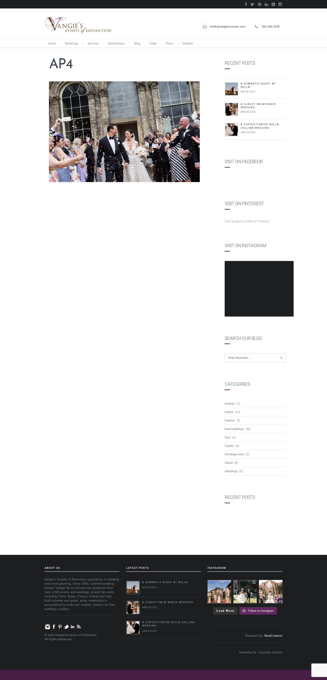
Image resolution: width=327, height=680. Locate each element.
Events (229, 412)
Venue (229, 462)
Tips (227, 437)
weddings (231, 471)
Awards (230, 403)
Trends (229, 445)
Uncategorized (234, 454)
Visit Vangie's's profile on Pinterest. (247, 221)
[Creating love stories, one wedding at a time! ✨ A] (271, 592)
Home (52, 43)
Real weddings (234, 429)
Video (153, 43)
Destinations (116, 43)
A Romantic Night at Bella (165, 582)
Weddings (72, 43)
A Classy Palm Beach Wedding (167, 602)
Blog (137, 43)
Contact (187, 43)
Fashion (230, 420)
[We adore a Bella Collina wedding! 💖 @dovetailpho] (245, 592)
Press (169, 43)
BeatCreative (273, 635)
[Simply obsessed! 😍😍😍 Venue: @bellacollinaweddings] (219, 592)
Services (93, 43)
